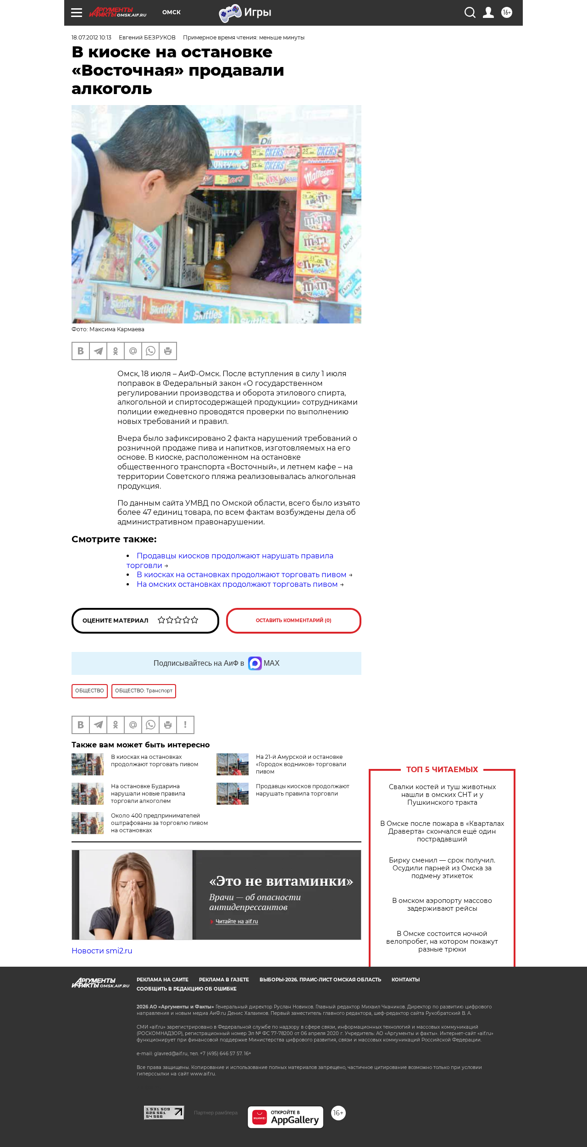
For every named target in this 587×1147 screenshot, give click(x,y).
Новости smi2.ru (102, 951)
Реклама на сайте (162, 980)
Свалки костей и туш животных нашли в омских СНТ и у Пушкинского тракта (442, 795)
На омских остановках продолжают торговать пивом (237, 584)
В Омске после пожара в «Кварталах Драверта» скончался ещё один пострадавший (442, 831)
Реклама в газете (224, 980)
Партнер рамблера (216, 1112)
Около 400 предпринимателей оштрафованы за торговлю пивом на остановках (159, 823)
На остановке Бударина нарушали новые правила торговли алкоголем (148, 793)
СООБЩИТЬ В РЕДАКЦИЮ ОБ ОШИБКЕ (187, 989)
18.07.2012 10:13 (91, 37)
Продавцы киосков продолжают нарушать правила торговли (302, 790)
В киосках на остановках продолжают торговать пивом (242, 574)
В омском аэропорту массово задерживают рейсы (442, 905)
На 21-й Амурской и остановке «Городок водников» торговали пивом (301, 764)
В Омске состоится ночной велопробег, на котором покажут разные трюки (442, 941)
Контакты (406, 980)
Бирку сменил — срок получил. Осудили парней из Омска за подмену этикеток (442, 868)
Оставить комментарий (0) (294, 621)
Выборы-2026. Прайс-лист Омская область (320, 980)
